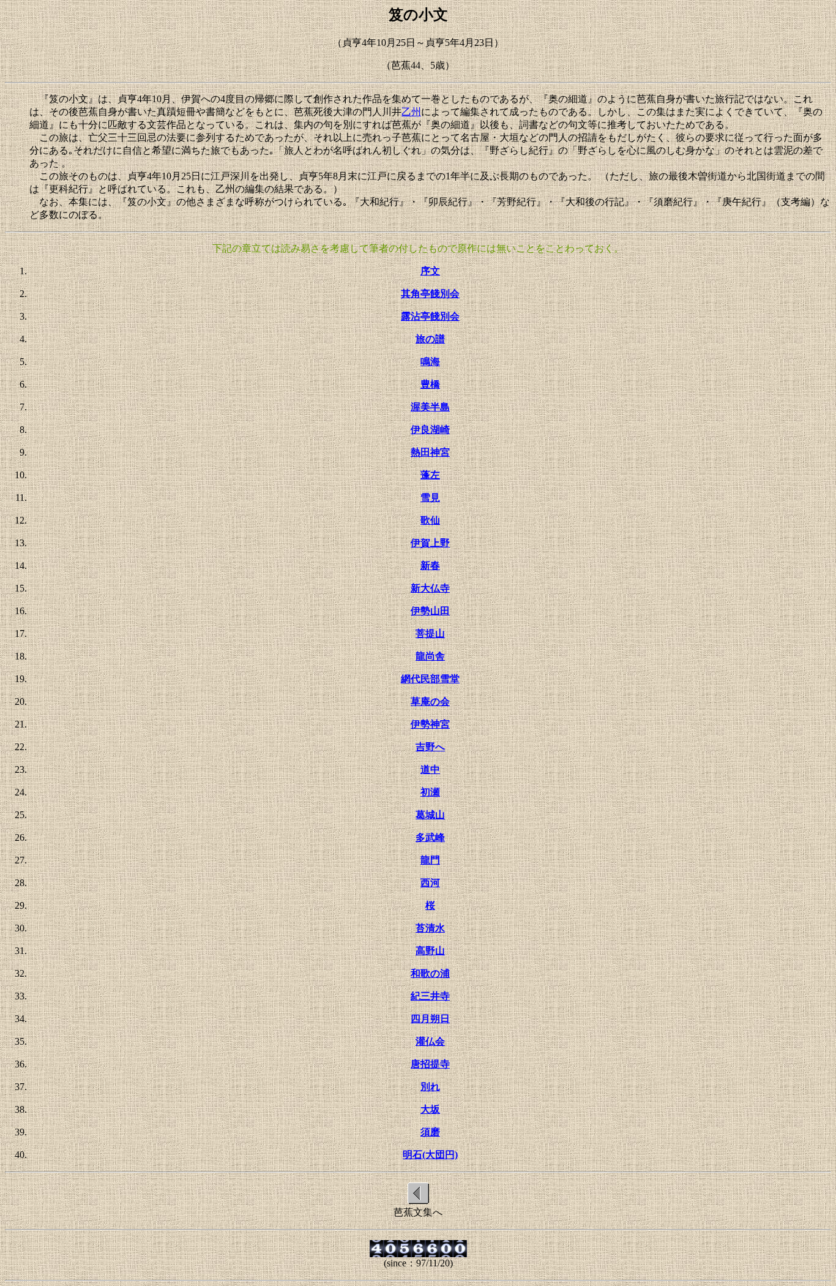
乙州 (411, 112)
